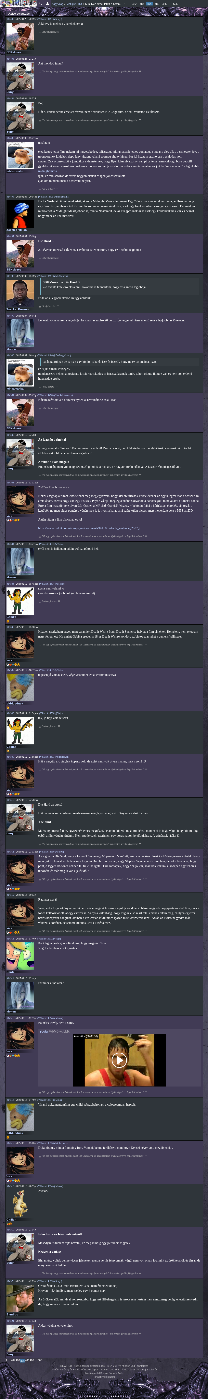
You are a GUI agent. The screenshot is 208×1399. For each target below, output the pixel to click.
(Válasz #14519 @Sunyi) (49, 1281)
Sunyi (10, 91)
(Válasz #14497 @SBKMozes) (52, 276)
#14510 (10, 800)
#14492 (10, 19)
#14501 (10, 395)
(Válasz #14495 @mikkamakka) (53, 196)
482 (134, 3)
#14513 (10, 938)
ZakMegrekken (16, 229)
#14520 (10, 1281)
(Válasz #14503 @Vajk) (51, 544)
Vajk (9, 516)
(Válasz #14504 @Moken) (52, 583)
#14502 (10, 435)
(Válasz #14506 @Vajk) (51, 713)
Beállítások (47, 3)
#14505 (10, 583)
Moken (11, 349)
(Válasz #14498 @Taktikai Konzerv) (55, 395)
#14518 (10, 1186)
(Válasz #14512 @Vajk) (49, 938)
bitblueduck (14, 703)
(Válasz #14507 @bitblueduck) (54, 756)
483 (142, 3)
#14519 (10, 1229)
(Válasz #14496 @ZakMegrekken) (54, 355)
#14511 (10, 851)
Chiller (10, 1219)
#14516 (10, 1099)
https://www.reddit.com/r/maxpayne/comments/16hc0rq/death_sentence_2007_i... (90, 528)
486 (164, 3)
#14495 (10, 138)
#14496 (10, 196)
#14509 (10, 756)
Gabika (11, 616)
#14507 (10, 670)
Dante (10, 972)
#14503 (10, 482)
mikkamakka (15, 171)
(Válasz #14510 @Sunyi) (51, 851)
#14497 (10, 236)
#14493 (10, 58)
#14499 (10, 315)
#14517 (10, 1143)
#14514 (10, 978)
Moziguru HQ (74, 3)
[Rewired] (18, 3)
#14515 (10, 1018)
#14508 (10, 713)
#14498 (10, 276)
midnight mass (47, 171)
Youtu (43, 1031)
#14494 (10, 98)
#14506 (10, 627)
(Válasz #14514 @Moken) (50, 1018)
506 (175, 3)
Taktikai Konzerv (17, 309)
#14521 (10, 1321)
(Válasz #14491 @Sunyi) (49, 19)
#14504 (10, 544)
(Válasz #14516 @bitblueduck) (52, 1143)
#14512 (10, 894)
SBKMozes (13, 52)
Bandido (12, 1314)
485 (157, 3)
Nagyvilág (57, 3)
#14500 (10, 355)
